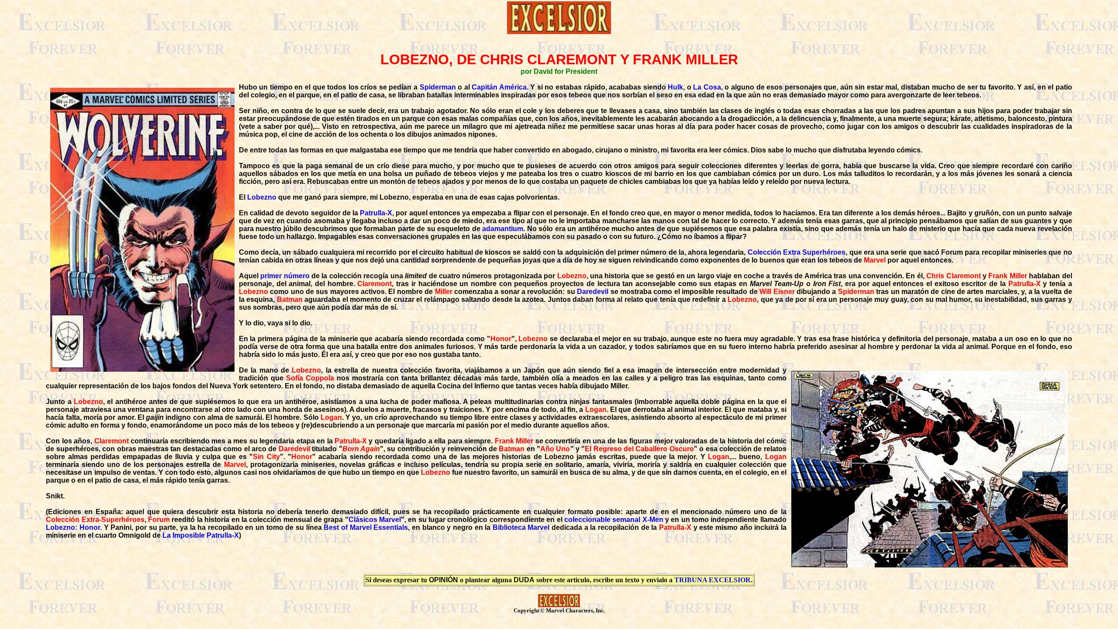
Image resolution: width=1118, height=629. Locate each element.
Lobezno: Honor (73, 527)
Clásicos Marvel (375, 519)
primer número (284, 276)
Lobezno (261, 197)
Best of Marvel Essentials (366, 527)
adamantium (502, 228)
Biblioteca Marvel (521, 527)
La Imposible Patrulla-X (200, 535)
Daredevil (592, 291)
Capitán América (499, 87)
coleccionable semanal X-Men (613, 519)
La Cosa (707, 87)
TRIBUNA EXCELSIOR (712, 580)
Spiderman (438, 87)
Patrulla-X (376, 213)
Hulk (675, 87)
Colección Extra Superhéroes (797, 252)
